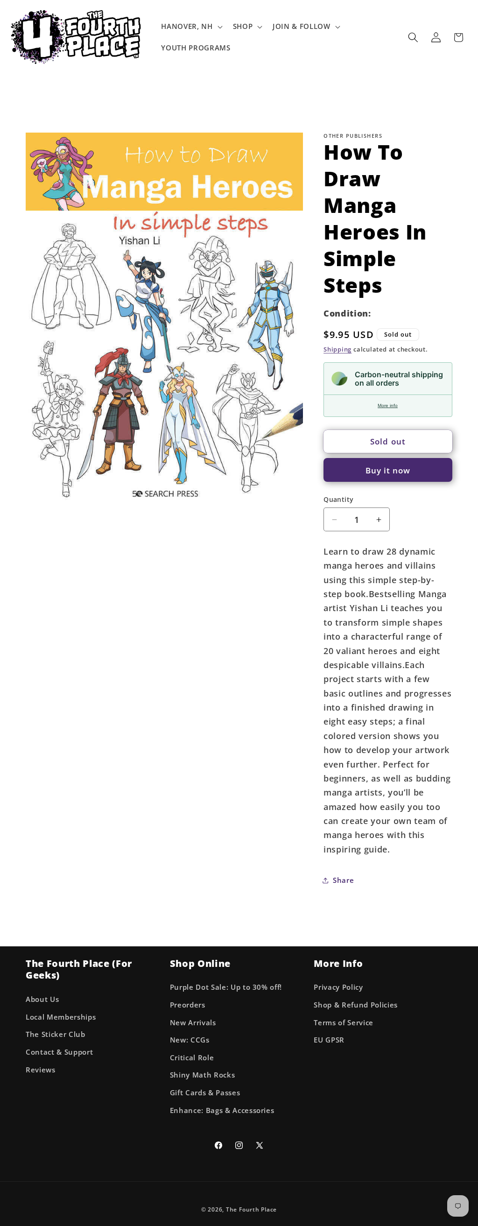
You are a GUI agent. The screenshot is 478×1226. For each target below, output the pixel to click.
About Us (42, 999)
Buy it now (388, 470)
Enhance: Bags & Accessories (222, 1110)
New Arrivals (193, 1023)
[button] (190, 26)
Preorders (187, 1005)
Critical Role (192, 1058)
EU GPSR (329, 1040)
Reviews (41, 1070)
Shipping (337, 349)
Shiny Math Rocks (202, 1075)
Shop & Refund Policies (356, 1005)
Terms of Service (343, 1023)
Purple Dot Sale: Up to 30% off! (226, 987)
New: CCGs (190, 1040)
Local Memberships (61, 1017)
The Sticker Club (55, 1034)
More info (388, 405)
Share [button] (343, 880)
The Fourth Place (251, 1209)
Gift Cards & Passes (205, 1093)
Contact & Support (59, 1052)
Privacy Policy (338, 987)
